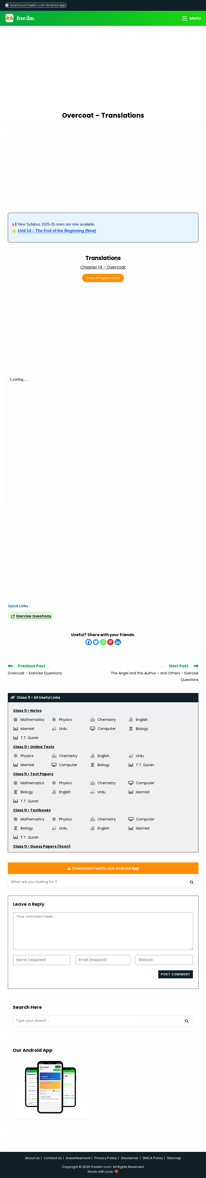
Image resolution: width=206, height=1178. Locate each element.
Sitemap (174, 1158)
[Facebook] (88, 642)
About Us (32, 1158)
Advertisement (78, 1158)
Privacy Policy (105, 1158)
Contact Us (53, 1158)
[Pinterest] (110, 642)
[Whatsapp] (103, 642)
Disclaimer (130, 1158)
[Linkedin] (118, 642)
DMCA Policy (153, 1158)
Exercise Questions (33, 616)
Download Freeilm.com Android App (37, 5)
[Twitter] (96, 642)
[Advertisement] (103, 69)
